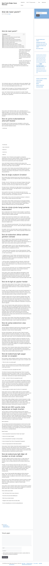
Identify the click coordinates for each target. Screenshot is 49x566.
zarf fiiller (44, 71)
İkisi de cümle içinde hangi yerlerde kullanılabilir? (12, 39)
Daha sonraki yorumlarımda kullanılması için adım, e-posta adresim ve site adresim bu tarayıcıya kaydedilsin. (16, 553)
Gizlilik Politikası (39, 80)
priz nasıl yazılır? (5, 525)
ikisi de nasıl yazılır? (6, 35)
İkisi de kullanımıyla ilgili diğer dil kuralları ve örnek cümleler (13, 47)
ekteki (40, 58)
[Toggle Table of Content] (23, 34)
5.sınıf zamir (37, 54)
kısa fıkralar (43, 67)
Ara (37, 11)
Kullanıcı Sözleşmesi (40, 85)
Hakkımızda (44, 2)
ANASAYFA (23, 2)
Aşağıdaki (40, 563)
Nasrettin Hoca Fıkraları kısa (26, 564)
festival (42, 58)
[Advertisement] (16, 23)
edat (41, 57)
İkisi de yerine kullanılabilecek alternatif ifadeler (11, 37)
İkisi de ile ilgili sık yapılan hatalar (9, 42)
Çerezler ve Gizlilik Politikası (41, 78)
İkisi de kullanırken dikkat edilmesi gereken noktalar (12, 40)
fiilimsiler (37, 59)
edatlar (43, 57)
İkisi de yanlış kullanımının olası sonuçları (10, 43)
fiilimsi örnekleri (41, 59)
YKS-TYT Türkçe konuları (30, 2)
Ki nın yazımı (35, 563)
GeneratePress (11, 564)
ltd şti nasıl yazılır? (39, 48)
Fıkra (39, 2)
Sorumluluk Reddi (39, 86)
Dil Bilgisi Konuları (29, 563)
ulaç (41, 71)
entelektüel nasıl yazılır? (40, 42)
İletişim (22, 5)
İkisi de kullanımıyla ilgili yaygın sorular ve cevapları (12, 44)
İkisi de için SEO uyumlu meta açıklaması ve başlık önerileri (13, 45)
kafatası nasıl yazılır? (6, 526)
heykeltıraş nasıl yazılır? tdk (41, 43)
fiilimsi (44, 58)
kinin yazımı (40, 67)
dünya (40, 57)
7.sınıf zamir (44, 54)
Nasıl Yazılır (5, 524)
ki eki (45, 66)
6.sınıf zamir (40, 54)
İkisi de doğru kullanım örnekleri (8, 38)
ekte (39, 58)
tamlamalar (39, 71)
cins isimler (37, 57)
